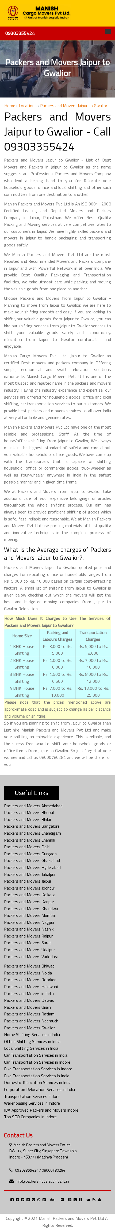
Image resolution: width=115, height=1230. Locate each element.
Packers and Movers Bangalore (32, 826)
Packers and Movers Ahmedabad (33, 805)
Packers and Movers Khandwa (31, 908)
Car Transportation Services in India (35, 1055)
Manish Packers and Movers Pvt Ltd (42, 1145)
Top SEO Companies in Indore (30, 1116)
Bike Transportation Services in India (36, 1075)
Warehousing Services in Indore (32, 1103)
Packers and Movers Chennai (29, 840)
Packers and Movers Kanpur (29, 901)
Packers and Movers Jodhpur (29, 888)
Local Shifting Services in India (31, 1048)
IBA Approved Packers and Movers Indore (41, 1110)
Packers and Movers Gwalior (29, 1028)
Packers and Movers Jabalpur (30, 874)
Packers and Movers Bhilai (27, 819)
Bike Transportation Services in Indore (38, 1069)
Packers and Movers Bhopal (29, 812)
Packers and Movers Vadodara (31, 956)
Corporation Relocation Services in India (39, 1089)
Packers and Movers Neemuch (31, 1021)
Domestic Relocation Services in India (37, 1082)
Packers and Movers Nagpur (29, 922)
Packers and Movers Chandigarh (32, 833)
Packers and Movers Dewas (29, 1000)
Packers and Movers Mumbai (30, 915)
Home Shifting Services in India (32, 1034)
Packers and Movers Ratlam (29, 1014)
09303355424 (20, 33)
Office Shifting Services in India (32, 1041)
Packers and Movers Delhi (27, 846)
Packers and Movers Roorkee (30, 979)
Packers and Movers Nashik (28, 929)
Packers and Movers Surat (27, 942)
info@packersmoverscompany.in (42, 1181)
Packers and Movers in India (29, 993)
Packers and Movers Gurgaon (30, 853)
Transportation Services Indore (32, 1096)
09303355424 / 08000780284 (40, 1170)
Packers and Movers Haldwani (31, 986)
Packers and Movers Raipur (28, 936)
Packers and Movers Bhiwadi (29, 966)
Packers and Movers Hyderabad (32, 867)
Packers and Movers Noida (28, 973)
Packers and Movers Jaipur (27, 881)
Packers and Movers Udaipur (29, 949)
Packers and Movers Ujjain (27, 1007)
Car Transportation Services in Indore (37, 1062)
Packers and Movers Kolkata (29, 894)
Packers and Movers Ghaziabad (32, 860)
